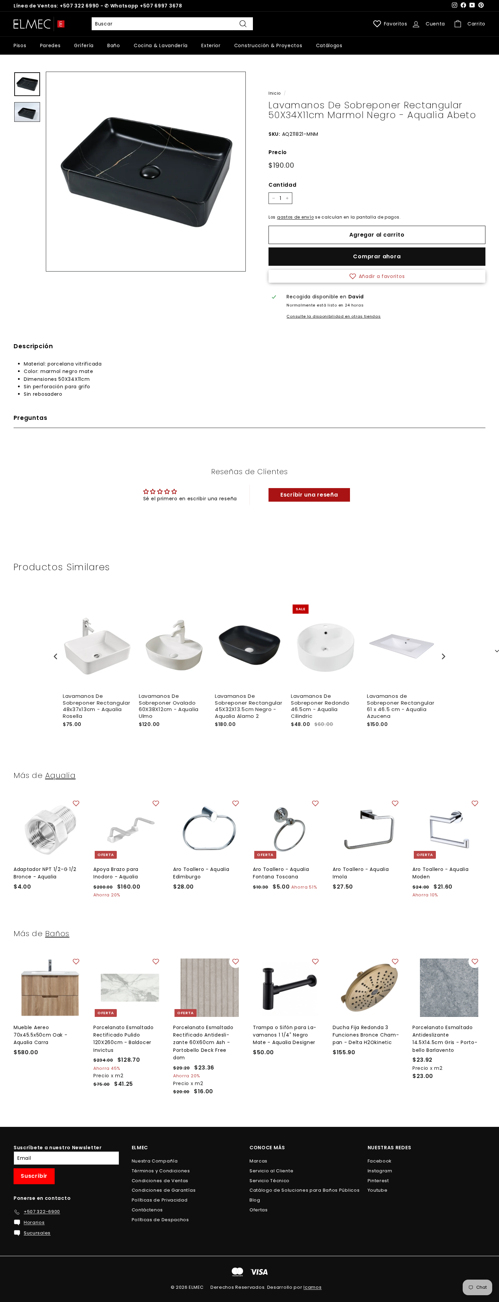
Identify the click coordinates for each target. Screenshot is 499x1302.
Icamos (312, 1287)
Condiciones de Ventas (160, 1180)
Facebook (380, 1161)
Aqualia (60, 775)
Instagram (380, 1171)
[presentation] (55, 656)
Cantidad (283, 184)
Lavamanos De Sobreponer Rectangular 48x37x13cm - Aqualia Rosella (96, 706)
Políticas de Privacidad (160, 1200)
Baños (57, 933)
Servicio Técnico (270, 1180)
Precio (278, 152)
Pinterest (378, 1180)
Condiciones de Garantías (164, 1190)
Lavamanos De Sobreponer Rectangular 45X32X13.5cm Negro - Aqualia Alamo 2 (248, 706)
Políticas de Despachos (160, 1219)
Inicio (275, 93)
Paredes (50, 45)
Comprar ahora (377, 256)
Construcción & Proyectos (268, 45)
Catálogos (329, 45)
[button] (377, 276)
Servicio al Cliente (271, 1171)
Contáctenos (147, 1210)
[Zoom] (145, 171)
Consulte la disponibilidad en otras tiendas (334, 316)
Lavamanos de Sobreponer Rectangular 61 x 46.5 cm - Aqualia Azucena (400, 706)
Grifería (84, 45)
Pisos (20, 45)
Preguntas (31, 418)
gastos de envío (295, 217)
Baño (113, 45)
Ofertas (259, 1210)
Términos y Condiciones (161, 1171)
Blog (255, 1200)
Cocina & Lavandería (161, 45)
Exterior (211, 45)
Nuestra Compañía (155, 1161)
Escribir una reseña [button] (309, 495)
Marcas (258, 1161)
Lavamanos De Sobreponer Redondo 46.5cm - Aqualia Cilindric (320, 706)
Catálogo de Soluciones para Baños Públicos (304, 1190)
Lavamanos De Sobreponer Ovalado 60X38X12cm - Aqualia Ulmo (169, 706)
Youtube (378, 1190)
